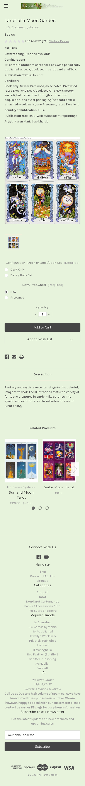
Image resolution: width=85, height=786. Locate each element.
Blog (42, 571)
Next (75, 469)
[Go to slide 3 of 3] (47, 508)
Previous (5, 469)
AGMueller (43, 663)
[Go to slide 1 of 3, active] (33, 508)
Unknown (42, 645)
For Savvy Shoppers (43, 611)
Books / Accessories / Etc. (42, 606)
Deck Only (17, 269)
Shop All (42, 592)
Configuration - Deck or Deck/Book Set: (42, 262)
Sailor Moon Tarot (59, 487)
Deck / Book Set (21, 275)
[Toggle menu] (6, 6)
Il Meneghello (42, 650)
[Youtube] (46, 557)
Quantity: (42, 307)
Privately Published (42, 641)
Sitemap (42, 581)
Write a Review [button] (59, 41)
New (13, 292)
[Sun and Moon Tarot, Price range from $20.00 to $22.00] (21, 460)
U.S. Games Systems (43, 627)
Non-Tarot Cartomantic (42, 601)
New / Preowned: (42, 284)
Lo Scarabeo (42, 622)
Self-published (42, 631)
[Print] (21, 357)
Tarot (42, 597)
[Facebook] (7, 357)
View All (42, 668)
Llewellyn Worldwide (43, 636)
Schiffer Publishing (42, 659)
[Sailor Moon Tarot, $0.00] (59, 460)
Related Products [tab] (42, 428)
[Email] (14, 357)
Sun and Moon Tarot (21, 495)
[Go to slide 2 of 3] (40, 508)
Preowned (17, 297)
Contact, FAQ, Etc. (42, 576)
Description (42, 374)
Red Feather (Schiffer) (42, 654)
